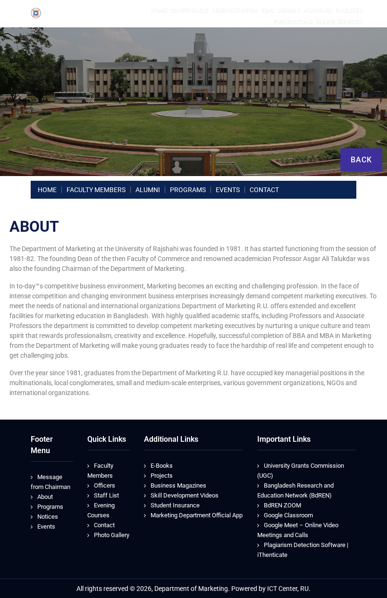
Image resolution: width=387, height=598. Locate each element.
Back (361, 159)
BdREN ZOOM (282, 505)
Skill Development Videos (185, 495)
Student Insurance (175, 505)
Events (46, 526)
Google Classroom (288, 515)
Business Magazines (178, 485)
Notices (47, 516)
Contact (104, 525)
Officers (104, 485)
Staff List (106, 495)
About (45, 496)
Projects (162, 475)
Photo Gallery (111, 535)
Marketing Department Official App (197, 515)
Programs (50, 506)
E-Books (162, 465)
